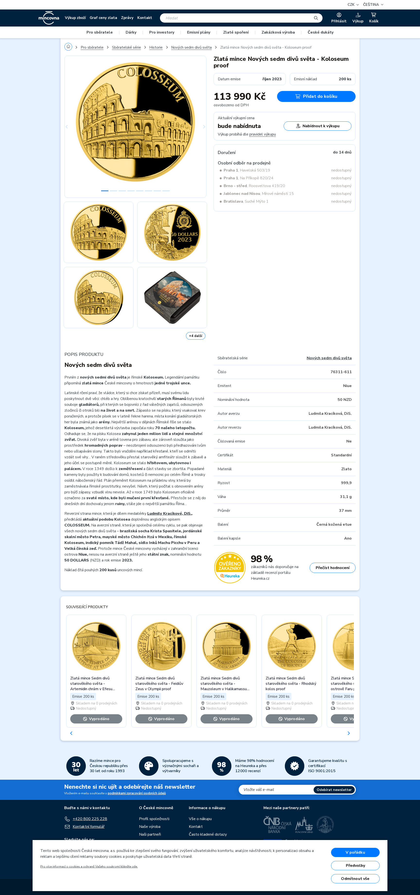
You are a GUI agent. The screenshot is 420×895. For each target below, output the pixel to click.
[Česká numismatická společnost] (325, 824)
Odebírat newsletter (334, 789)
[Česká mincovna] (49, 18)
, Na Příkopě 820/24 (248, 178)
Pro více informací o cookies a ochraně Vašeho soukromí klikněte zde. (89, 866)
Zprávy (127, 17)
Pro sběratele (100, 32)
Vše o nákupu (200, 819)
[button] (372, 4)
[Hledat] (316, 18)
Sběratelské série (126, 47)
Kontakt (144, 17)
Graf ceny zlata (103, 17)
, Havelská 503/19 (247, 170)
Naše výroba (149, 826)
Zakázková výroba (278, 32)
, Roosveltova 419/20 (254, 186)
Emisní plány (198, 32)
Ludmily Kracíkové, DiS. (169, 513)
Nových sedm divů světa (191, 47)
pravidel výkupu (262, 134)
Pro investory (161, 32)
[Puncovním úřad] (304, 824)
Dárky (131, 32)
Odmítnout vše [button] (355, 878)
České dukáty (320, 32)
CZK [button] (351, 4)
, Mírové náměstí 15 (259, 193)
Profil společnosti (154, 819)
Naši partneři (150, 834)
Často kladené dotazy (208, 834)
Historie (156, 47)
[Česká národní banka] (277, 824)
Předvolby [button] (355, 865)
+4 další (195, 336)
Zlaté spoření (236, 32)
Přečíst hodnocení (333, 567)
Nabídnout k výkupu (321, 126)
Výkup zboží (75, 17)
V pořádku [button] (355, 852)
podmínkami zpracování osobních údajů (137, 793)
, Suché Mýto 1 (246, 201)
